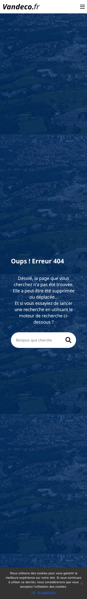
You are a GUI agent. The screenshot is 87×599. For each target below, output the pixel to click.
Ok (33, 592)
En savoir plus (46, 592)
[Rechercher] (68, 340)
